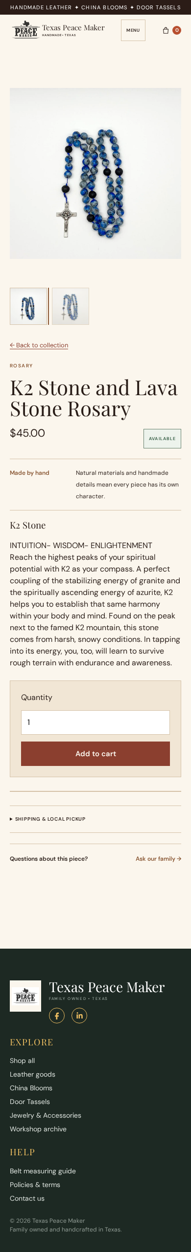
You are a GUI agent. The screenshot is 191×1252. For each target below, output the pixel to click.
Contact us (27, 1198)
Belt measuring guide (43, 1171)
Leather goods (32, 1074)
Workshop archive (38, 1129)
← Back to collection (39, 345)
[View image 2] (70, 306)
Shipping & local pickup (50, 819)
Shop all (22, 1060)
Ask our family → (158, 859)
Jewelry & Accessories (45, 1115)
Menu (133, 30)
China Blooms (31, 1087)
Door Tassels (30, 1101)
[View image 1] (28, 306)
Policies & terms (35, 1184)
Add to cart (95, 754)
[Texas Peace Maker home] (25, 996)
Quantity (36, 697)
